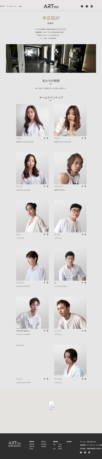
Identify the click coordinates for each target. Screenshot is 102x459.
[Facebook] (82, 6)
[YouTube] (92, 6)
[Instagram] (87, 6)
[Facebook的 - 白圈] (81, 452)
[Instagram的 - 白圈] (85, 452)
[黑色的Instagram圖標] (47, 138)
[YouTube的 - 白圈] (89, 452)
